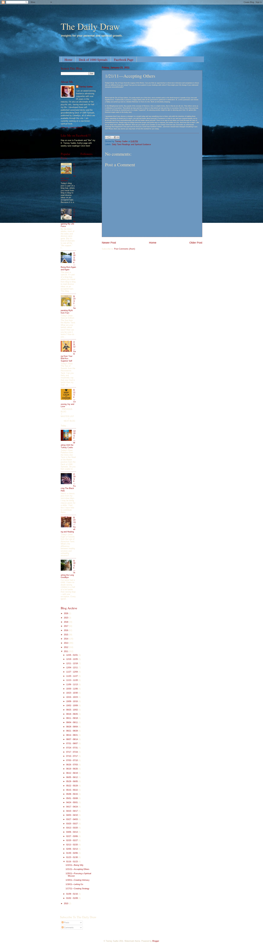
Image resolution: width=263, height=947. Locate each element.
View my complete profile (72, 127)
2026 (66, 613)
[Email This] (106, 137)
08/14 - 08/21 (72, 735)
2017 (66, 626)
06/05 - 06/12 (72, 777)
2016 (66, 630)
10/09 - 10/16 (72, 701)
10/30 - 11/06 (72, 689)
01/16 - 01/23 (72, 861)
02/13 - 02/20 (72, 845)
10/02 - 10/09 (72, 705)
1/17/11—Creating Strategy (77, 888)
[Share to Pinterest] (117, 137)
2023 (66, 618)
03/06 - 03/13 (72, 832)
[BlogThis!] (109, 137)
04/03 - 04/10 (72, 815)
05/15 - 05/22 (72, 790)
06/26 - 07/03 (72, 764)
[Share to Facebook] (115, 137)
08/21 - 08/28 (72, 731)
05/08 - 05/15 (72, 794)
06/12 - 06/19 (72, 773)
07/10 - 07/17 (72, 756)
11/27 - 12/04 (72, 672)
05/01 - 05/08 (72, 798)
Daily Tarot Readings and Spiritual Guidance (131, 144)
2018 (66, 622)
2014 (66, 639)
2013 (66, 643)
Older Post (195, 242)
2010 (66, 903)
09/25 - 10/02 (72, 710)
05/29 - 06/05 (72, 781)
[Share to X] (112, 137)
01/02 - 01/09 (72, 898)
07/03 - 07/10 (72, 760)
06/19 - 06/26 (72, 769)
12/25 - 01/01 (72, 655)
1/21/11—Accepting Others (77, 869)
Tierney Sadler (86, 87)
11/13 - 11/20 (72, 680)
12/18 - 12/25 (72, 659)
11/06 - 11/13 (72, 684)
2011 (66, 651)
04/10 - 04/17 (72, 811)
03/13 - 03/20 (72, 828)
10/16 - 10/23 (72, 697)
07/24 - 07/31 (72, 748)
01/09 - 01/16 (72, 894)
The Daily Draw (90, 26)
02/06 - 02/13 (72, 849)
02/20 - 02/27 (72, 840)
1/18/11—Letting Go (74, 884)
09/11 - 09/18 (72, 718)
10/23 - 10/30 (72, 693)
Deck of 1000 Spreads (93, 59)
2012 (66, 647)
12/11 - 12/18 (72, 663)
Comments (68, 927)
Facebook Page (123, 59)
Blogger (155, 941)
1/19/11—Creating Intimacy (77, 880)
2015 (66, 634)
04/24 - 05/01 (72, 802)
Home (68, 59)
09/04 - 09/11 (72, 722)
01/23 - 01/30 (72, 857)
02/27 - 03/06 (72, 836)
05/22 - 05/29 (72, 786)
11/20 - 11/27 (72, 676)
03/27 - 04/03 (72, 819)
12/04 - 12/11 (72, 667)
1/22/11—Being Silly (74, 865)
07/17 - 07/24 (72, 752)
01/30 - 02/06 (72, 853)
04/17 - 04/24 (72, 807)
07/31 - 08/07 (72, 743)
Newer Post (109, 242)
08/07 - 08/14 (72, 739)
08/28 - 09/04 (72, 727)
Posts (66, 922)
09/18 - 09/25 (72, 714)
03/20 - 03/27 (72, 823)
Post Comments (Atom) (124, 249)
